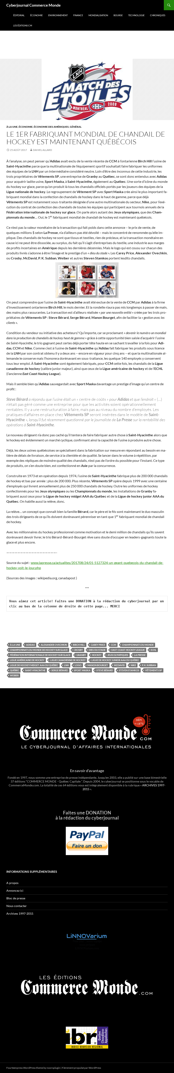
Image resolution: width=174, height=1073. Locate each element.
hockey (96, 655)
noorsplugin (53, 1067)
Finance (78, 15)
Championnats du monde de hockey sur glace (39, 649)
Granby (81, 655)
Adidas (30, 644)
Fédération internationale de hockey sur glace (40, 655)
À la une (12, 126)
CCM (113, 644)
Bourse (118, 15)
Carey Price (98, 644)
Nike (133, 665)
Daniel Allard (42, 150)
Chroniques (157, 15)
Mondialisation (98, 15)
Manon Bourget (97, 665)
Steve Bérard (104, 670)
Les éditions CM (22, 25)
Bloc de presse (15, 898)
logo (78, 665)
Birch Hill (79, 644)
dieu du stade (97, 649)
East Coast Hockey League (128, 649)
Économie (36, 15)
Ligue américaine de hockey (27, 660)
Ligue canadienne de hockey (68, 660)
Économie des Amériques (51, 126)
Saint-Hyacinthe (35, 670)
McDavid (119, 665)
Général (75, 126)
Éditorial (19, 15)
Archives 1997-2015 (19, 913)
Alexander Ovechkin (54, 644)
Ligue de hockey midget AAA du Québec (34, 665)
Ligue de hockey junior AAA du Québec (115, 660)
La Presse (140, 655)
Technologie (136, 15)
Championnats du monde (138, 644)
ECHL (153, 649)
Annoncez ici (14, 890)
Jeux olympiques (117, 655)
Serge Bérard (59, 670)
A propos (12, 883)
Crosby (78, 649)
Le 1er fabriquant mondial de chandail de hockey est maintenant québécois (85, 138)
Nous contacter (16, 906)
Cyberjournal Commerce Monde (33, 5)
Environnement (58, 15)
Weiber (14, 675)
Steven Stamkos (129, 670)
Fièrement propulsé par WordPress (81, 1067)
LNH (66, 665)
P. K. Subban (149, 665)
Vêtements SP (153, 670)
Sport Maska (82, 670)
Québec (14, 670)
